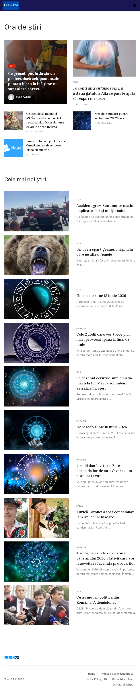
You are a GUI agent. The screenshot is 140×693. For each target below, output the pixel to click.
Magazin (81, 328)
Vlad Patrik (23, 97)
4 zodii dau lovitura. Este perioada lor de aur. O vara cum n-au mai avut (104, 470)
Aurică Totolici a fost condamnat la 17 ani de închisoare (105, 514)
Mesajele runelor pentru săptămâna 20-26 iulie (111, 116)
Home (91, 673)
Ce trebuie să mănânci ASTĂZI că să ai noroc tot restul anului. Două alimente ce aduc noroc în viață (45, 120)
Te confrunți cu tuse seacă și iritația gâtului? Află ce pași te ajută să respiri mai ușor (104, 93)
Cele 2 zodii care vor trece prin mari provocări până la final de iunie (103, 339)
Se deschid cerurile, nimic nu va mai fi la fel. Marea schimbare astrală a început (104, 383)
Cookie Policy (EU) (96, 679)
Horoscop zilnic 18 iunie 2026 (101, 427)
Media (79, 506)
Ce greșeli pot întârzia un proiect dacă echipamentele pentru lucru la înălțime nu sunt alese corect (33, 81)
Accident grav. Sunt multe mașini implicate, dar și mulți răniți (105, 208)
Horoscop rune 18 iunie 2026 (101, 295)
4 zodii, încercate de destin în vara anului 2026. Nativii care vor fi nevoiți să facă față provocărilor (105, 558)
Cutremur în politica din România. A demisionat (97, 600)
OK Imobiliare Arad (122, 679)
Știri (12, 66)
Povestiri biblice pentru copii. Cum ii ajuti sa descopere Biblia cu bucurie (46, 145)
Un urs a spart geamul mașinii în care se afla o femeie (104, 252)
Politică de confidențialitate (117, 673)
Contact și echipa (122, 684)
